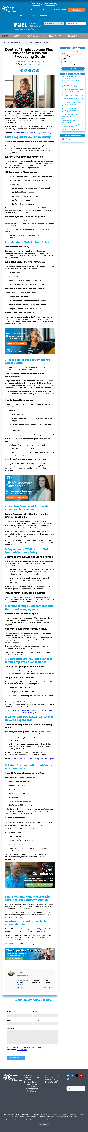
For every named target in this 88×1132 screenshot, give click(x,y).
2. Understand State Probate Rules (72, 82)
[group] (26, 42)
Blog (64, 9)
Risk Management (31, 1089)
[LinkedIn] (22, 987)
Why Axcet (32, 12)
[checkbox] (72, 60)
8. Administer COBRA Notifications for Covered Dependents (70, 110)
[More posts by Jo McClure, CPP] (11, 973)
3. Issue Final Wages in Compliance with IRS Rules (71, 86)
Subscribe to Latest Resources (52, 1076)
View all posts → (47, 988)
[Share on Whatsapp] (33, 70)
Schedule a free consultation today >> (21, 943)
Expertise (55, 9)
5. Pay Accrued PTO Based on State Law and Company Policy (72, 95)
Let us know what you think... (71, 129)
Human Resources (17, 36)
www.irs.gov (78, 1120)
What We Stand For (31, 1077)
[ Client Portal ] (51, 1082)
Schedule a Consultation (76, 9)
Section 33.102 (23, 569)
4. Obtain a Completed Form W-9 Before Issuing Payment (73, 90)
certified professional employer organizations (58, 1120)
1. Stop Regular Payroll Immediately (69, 77)
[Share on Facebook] (29, 70)
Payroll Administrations (33, 36)
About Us (22, 12)
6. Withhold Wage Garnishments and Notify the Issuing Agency (73, 99)
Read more (20, 984)
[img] (44, 42)
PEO (84, 35)
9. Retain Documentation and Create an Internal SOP (72, 115)
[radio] (72, 58)
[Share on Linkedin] (21, 70)
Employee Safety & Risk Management (52, 36)
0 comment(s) (37, 64)
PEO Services (43, 12)
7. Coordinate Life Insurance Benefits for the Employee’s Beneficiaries (71, 104)
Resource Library (51, 1080)
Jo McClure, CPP (25, 61)
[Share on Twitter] (25, 70)
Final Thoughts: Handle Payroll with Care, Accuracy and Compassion (72, 120)
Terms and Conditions (60, 1114)
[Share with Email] (37, 70)
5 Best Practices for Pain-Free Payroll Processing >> (33, 133)
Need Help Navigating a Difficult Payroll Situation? (72, 126)
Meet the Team (30, 1091)
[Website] (18, 987)
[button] (4, 42)
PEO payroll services (44, 929)
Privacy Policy (69, 65)
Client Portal (36, 3)
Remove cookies (44, 1124)
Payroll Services (30, 1086)
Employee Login (50, 3)
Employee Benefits (73, 36)
